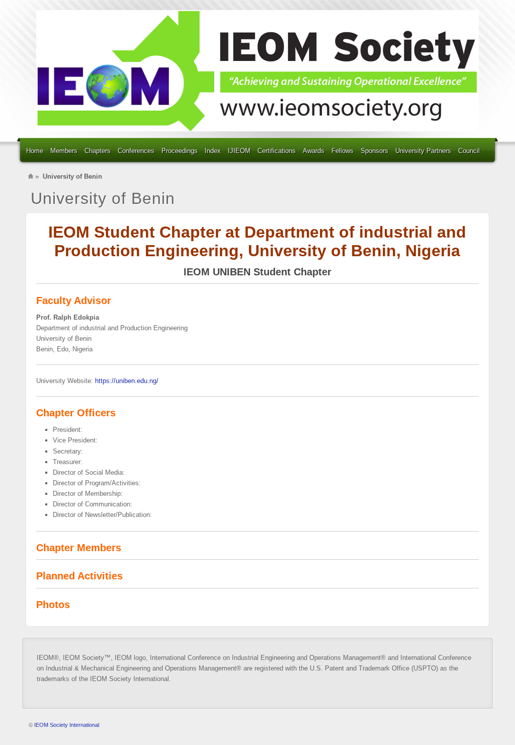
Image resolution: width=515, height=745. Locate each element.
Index (213, 151)
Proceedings (179, 151)
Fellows (342, 151)
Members (63, 151)
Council (469, 151)
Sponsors (374, 151)
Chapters (97, 151)
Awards (313, 151)
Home (34, 151)
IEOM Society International (66, 725)
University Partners (423, 151)
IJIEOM (239, 151)
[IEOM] (257, 70)
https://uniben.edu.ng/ (126, 381)
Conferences (136, 151)
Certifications (277, 151)
